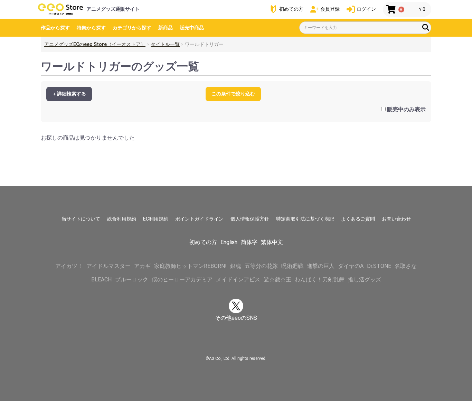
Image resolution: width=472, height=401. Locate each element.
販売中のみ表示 (406, 109)
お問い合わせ (396, 219)
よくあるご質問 (358, 219)
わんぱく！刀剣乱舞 (319, 279)
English (228, 242)
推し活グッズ (364, 279)
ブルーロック (131, 279)
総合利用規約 (121, 219)
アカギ (142, 266)
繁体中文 (272, 242)
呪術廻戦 (292, 266)
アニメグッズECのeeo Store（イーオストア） (94, 44)
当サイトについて (81, 219)
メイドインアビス (238, 279)
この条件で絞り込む (233, 93)
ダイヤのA (351, 266)
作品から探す (55, 27)
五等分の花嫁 (261, 266)
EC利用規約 (155, 219)
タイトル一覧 (165, 44)
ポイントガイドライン (199, 219)
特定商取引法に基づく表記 (305, 219)
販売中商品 (192, 27)
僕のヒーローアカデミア (182, 279)
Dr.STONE (379, 266)
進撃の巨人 (320, 266)
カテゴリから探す (132, 27)
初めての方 (203, 242)
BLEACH (101, 279)
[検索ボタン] (425, 27)
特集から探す (91, 27)
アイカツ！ (69, 266)
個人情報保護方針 (249, 219)
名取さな (406, 266)
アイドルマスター (108, 266)
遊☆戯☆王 (277, 279)
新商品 (165, 27)
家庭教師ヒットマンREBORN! (190, 266)
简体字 (249, 242)
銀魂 (235, 266)
